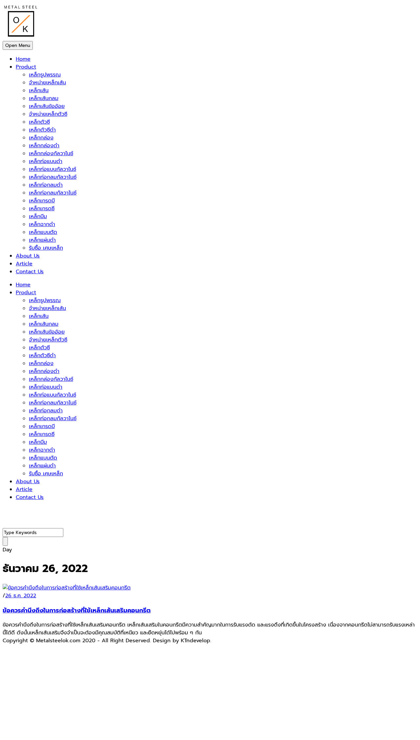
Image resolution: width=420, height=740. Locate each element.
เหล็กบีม (38, 216)
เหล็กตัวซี (39, 122)
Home (23, 59)
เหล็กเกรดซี (41, 209)
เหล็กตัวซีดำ (42, 130)
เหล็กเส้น (39, 90)
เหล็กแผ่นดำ (42, 240)
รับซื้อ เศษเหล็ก (46, 248)
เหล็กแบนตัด (43, 232)
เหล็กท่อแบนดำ (45, 161)
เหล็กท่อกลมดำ (46, 185)
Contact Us (30, 272)
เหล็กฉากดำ (42, 224)
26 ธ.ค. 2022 (20, 596)
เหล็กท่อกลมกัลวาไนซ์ (52, 177)
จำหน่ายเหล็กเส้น (47, 83)
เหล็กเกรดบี (42, 201)
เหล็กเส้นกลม (43, 98)
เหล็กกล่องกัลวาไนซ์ (51, 153)
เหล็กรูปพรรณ (45, 75)
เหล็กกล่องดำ (44, 146)
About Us (28, 256)
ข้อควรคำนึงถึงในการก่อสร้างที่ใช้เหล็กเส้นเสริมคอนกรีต (77, 610)
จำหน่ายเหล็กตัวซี (48, 114)
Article (24, 264)
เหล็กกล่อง (41, 138)
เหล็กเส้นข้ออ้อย (47, 106)
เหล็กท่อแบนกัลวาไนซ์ (52, 169)
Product (26, 67)
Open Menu (17, 45)
